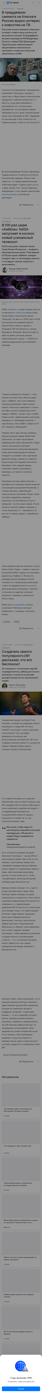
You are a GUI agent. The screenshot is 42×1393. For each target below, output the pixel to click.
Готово (21, 1389)
